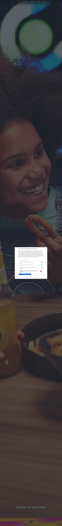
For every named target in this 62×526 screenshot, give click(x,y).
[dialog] (31, 263)
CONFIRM (24, 274)
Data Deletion (26, 277)
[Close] (45, 249)
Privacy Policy (36, 277)
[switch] (41, 262)
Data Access (31, 277)
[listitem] (31, 260)
